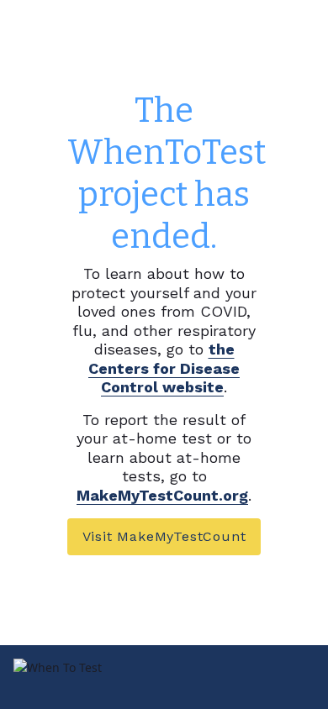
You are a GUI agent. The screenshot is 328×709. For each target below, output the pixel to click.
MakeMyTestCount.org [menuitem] (162, 495)
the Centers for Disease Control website (164, 368)
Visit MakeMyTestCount (164, 536)
